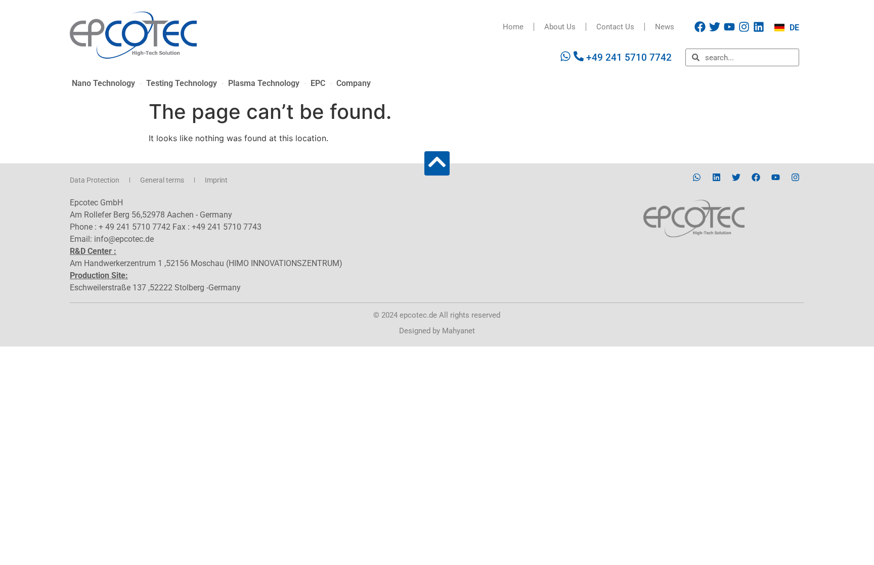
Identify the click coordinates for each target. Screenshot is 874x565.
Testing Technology (181, 83)
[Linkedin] (758, 26)
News (664, 26)
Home (513, 26)
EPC (318, 83)
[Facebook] (700, 26)
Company (353, 83)
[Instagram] (744, 26)
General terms (162, 180)
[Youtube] (729, 26)
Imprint (216, 180)
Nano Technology (103, 83)
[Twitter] (714, 26)
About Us (560, 26)
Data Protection (94, 180)
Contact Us (615, 26)
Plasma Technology (263, 83)
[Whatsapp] (697, 177)
